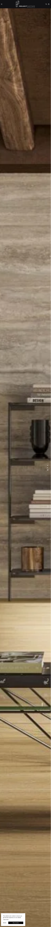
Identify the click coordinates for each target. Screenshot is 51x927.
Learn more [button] (5, 919)
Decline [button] (4, 922)
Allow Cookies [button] (16, 922)
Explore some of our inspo (7, 470)
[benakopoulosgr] (25, 4)
